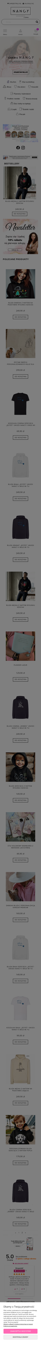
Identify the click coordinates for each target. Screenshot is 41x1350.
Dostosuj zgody (20, 1337)
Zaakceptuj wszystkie (20, 1331)
